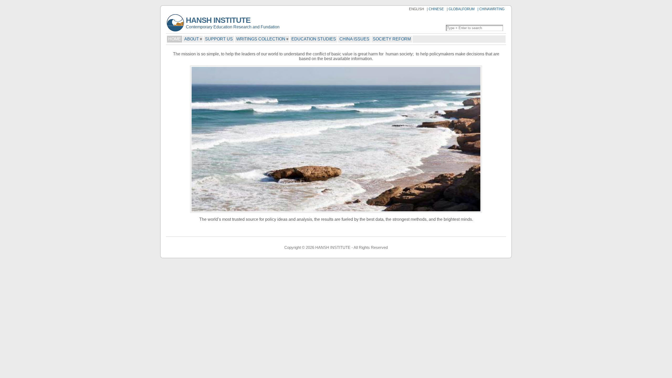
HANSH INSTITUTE (218, 20)
